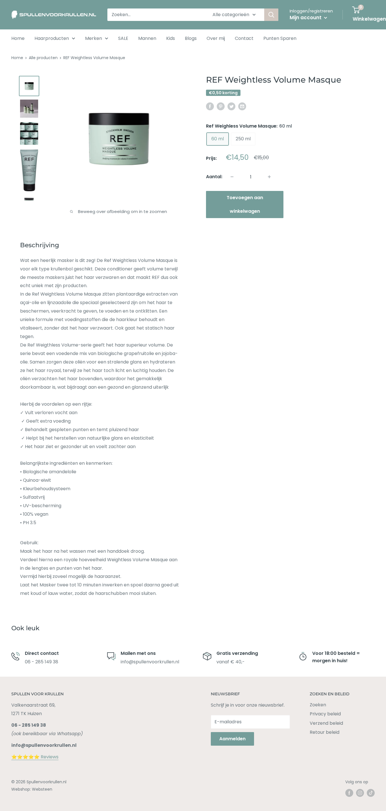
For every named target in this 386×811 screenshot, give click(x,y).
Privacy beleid (325, 714)
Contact (244, 38)
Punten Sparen (279, 38)
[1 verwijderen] (269, 177)
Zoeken (318, 705)
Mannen (147, 38)
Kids (170, 38)
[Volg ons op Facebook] (349, 793)
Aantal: (214, 176)
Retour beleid (324, 732)
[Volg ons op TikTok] (371, 793)
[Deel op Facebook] (210, 106)
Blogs (191, 38)
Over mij (216, 38)
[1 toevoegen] (232, 177)
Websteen (42, 789)
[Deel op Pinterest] (221, 106)
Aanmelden (232, 738)
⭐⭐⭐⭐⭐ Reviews (34, 757)
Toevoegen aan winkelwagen (245, 204)
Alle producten (43, 58)
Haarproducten (51, 38)
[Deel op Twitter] (231, 106)
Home (18, 38)
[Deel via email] (242, 106)
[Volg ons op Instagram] (360, 793)
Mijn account (306, 17)
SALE (123, 38)
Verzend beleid (326, 723)
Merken (93, 38)
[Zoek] (271, 14)
